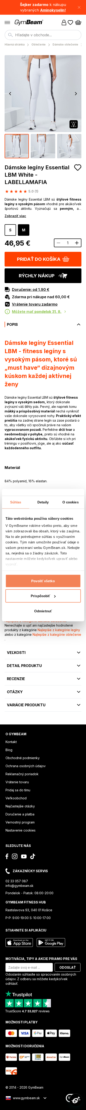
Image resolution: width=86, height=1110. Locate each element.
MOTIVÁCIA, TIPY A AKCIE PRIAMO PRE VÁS (41, 959)
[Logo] (29, 23)
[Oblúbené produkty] (70, 22)
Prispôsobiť (40, 596)
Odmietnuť (43, 611)
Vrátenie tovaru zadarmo (35, 304)
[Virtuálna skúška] (73, 124)
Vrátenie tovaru (17, 782)
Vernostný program (20, 822)
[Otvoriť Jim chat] (75, 1099)
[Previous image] (10, 93)
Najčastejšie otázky (20, 806)
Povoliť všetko (43, 581)
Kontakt (11, 742)
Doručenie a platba (20, 814)
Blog (9, 750)
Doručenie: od (30, 289)
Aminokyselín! (53, 10)
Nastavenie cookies (21, 830)
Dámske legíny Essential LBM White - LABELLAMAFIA (37, 174)
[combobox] (43, 35)
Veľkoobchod (16, 798)
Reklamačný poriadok (22, 774)
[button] (43, 7)
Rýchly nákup (37, 275)
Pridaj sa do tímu (18, 790)
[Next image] (75, 93)
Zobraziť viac (15, 216)
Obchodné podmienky (23, 758)
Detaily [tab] (43, 502)
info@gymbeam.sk (19, 886)
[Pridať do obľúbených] (77, 167)
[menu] (7, 22)
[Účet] (64, 22)
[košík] (78, 22)
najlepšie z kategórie (59, 630)
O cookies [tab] (70, 502)
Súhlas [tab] (15, 502)
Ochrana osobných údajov (26, 766)
